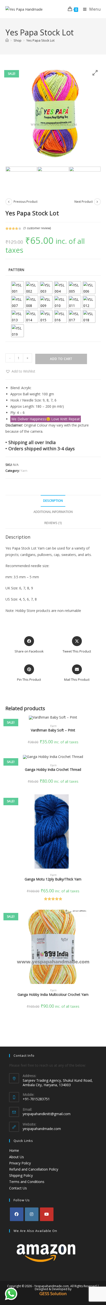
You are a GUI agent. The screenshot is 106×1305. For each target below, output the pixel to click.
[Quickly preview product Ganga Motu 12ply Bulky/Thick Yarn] (99, 803)
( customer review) (37, 228)
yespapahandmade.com (42, 1128)
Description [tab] (53, 501)
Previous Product (25, 202)
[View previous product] (8, 201)
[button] (20, 371)
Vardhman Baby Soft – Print (53, 730)
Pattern (16, 269)
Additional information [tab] (53, 512)
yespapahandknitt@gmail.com (47, 1113)
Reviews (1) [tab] (53, 523)
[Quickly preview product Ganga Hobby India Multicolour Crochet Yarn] (99, 918)
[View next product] (97, 201)
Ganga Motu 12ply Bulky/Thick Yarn (53, 879)
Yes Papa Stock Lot (40, 40)
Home (14, 1150)
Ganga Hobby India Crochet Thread (53, 769)
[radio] (17, 287)
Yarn (23, 470)
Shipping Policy (21, 1175)
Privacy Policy (20, 1163)
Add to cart (61, 359)
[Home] (7, 40)
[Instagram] (31, 1214)
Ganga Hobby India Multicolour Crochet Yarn (53, 994)
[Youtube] (46, 1214)
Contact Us (18, 1188)
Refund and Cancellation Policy (33, 1169)
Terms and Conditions (26, 1181)
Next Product (83, 202)
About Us (16, 1156)
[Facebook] (16, 1214)
